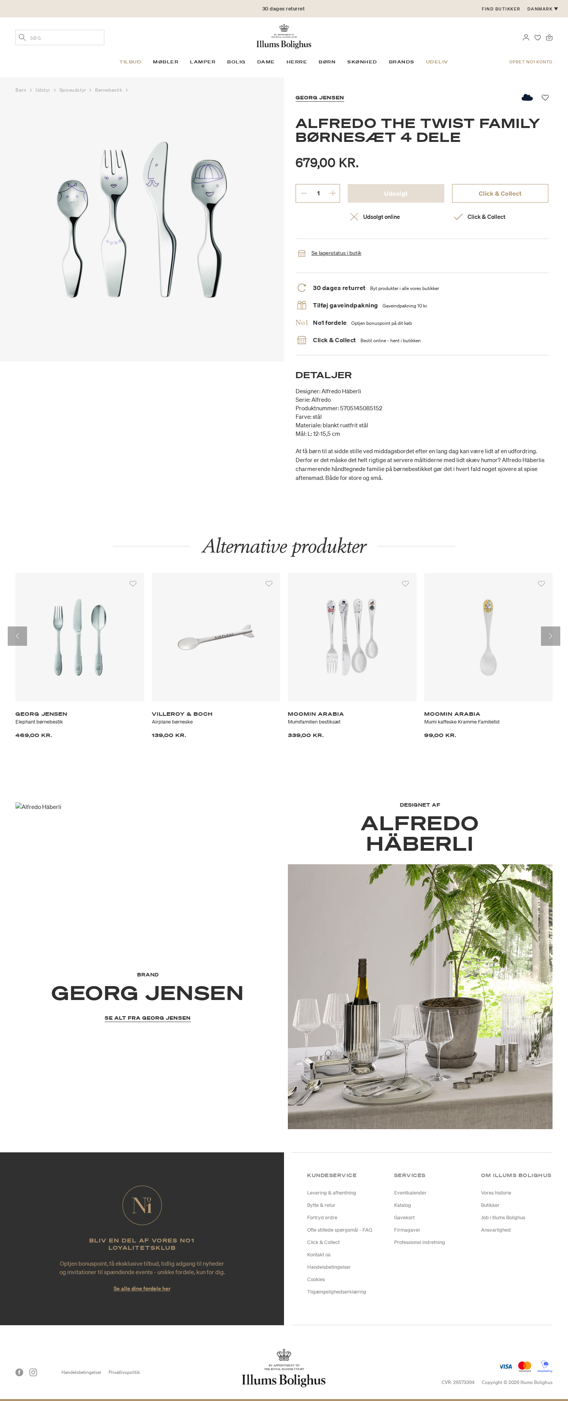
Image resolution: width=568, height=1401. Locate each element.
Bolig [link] (236, 62)
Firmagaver (407, 1230)
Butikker (490, 1205)
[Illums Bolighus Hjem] (284, 35)
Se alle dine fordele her (142, 1288)
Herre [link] (297, 62)
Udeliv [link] (437, 62)
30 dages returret (283, 8)
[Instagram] (33, 1372)
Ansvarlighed (496, 1230)
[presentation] (17, 636)
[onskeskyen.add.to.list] (527, 97)
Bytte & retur (321, 1205)
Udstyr (44, 90)
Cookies (316, 1279)
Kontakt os (318, 1254)
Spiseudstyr (74, 90)
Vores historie (496, 1192)
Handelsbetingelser (329, 1267)
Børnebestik (109, 90)
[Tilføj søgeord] (22, 38)
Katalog (402, 1205)
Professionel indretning (419, 1242)
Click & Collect (500, 193)
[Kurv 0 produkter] (549, 37)
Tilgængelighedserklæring (336, 1291)
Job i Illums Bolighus (503, 1217)
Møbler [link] (166, 62)
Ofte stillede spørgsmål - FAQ (339, 1230)
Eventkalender (410, 1192)
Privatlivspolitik (124, 1372)
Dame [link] (266, 62)
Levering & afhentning (331, 1192)
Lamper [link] (203, 62)
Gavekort (404, 1217)
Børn (21, 90)
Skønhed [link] (362, 62)
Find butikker (501, 9)
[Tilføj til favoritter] (132, 583)
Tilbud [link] (130, 62)
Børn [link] (327, 62)
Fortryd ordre (322, 1217)
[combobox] (59, 37)
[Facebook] (19, 1372)
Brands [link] (402, 62)
